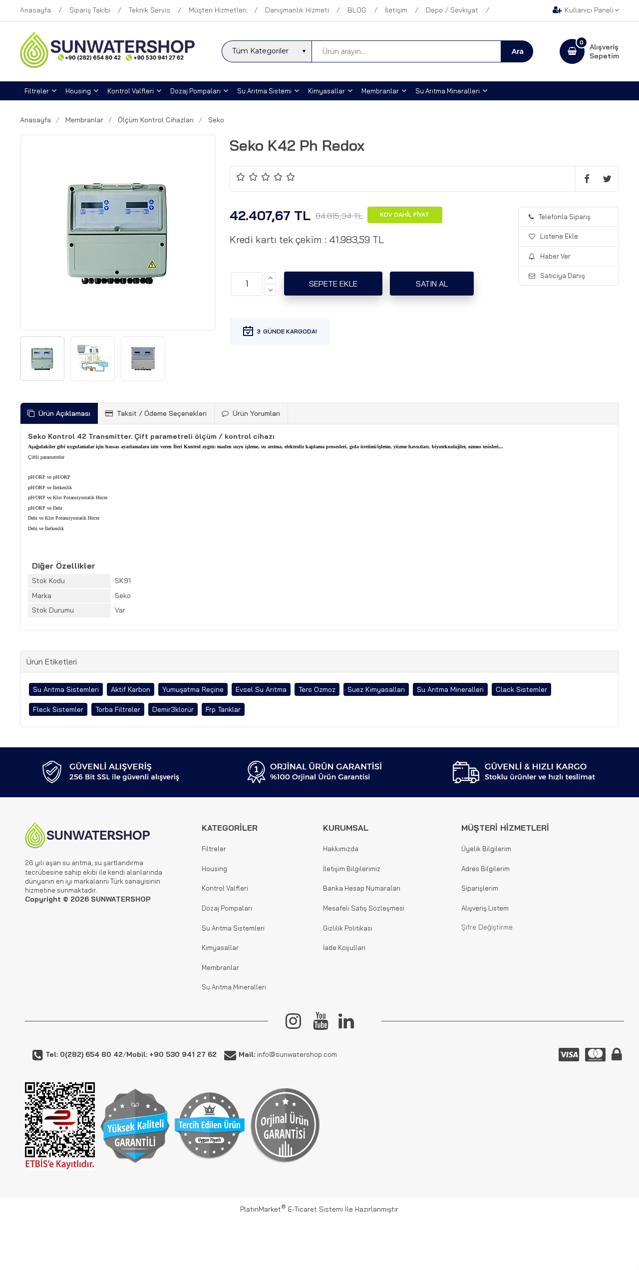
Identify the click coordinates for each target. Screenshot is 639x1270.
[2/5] (247, 176)
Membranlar (220, 967)
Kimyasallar (220, 948)
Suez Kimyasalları (376, 689)
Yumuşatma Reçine (193, 689)
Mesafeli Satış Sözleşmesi (363, 908)
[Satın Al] (432, 284)
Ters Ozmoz (317, 689)
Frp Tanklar (223, 709)
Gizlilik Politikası (347, 928)
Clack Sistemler (521, 689)
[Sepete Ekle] (333, 284)
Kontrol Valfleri (225, 888)
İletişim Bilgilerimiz (351, 869)
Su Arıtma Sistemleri (66, 689)
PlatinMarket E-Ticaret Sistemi (291, 1209)
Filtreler (214, 849)
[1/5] (241, 176)
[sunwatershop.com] (107, 65)
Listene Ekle (559, 236)
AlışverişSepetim (604, 51)
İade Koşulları (344, 948)
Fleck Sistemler (58, 709)
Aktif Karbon (130, 689)
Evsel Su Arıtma (261, 689)
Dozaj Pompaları (227, 908)
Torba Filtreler (117, 709)
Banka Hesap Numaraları (361, 888)
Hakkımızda (340, 849)
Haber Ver (555, 256)
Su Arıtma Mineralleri (450, 689)
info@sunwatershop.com (288, 1054)
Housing (214, 869)
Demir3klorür (173, 709)
